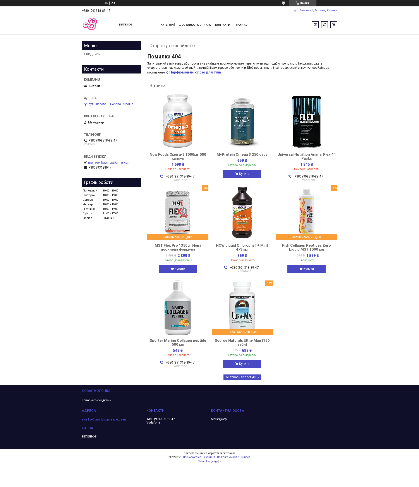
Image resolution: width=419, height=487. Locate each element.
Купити (244, 174)
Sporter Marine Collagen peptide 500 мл (178, 342)
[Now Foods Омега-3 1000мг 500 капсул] (177, 121)
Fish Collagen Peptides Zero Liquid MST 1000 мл (306, 247)
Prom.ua (230, 453)
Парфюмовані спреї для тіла (195, 72)
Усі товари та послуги (240, 377)
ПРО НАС (241, 24)
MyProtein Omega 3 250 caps (242, 154)
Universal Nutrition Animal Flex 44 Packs (307, 156)
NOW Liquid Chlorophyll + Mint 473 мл (242, 247)
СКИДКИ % (92, 54)
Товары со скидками (96, 400)
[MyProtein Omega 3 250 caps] (242, 121)
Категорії (168, 24)
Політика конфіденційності (234, 457)
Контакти (222, 24)
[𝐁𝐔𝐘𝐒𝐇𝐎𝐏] (98, 24)
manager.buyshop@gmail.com (109, 162)
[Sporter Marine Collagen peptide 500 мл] (177, 307)
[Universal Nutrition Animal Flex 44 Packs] (306, 121)
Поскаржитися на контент (199, 457)
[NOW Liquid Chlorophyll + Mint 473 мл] (242, 212)
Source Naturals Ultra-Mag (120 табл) (242, 342)
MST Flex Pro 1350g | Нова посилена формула (178, 247)
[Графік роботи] (315, 24)
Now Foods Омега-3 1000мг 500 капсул (178, 156)
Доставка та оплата (195, 24)
